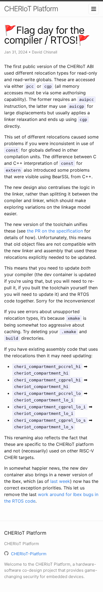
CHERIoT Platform (31, 8)
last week (60, 481)
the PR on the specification (55, 231)
